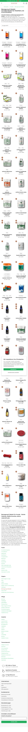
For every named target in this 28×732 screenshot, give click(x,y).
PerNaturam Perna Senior (7, 108)
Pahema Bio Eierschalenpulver (7, 381)
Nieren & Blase (4, 583)
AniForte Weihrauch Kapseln (21, 108)
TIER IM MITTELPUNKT (6, 683)
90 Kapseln (21, 295)
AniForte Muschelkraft (7, 442)
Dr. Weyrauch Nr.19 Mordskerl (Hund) (7, 65)
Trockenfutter (4, 556)
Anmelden (14, 721)
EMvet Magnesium (7, 485)
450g (23, 147)
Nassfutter (3, 553)
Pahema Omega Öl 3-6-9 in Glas (21, 401)
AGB (2, 685)
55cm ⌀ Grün (21, 442)
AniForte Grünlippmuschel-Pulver (7, 151)
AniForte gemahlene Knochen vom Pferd (21, 235)
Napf (2, 633)
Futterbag (3, 634)
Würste (3, 563)
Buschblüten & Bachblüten (7, 658)
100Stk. (19, 126)
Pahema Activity (7, 400)
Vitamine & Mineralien (6, 566)
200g (7, 378)
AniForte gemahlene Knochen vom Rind (21, 339)
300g (7, 169)
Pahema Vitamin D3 (7, 421)
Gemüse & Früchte (5, 572)
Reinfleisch (3, 555)
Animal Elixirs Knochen (7, 319)
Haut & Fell (3, 590)
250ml (7, 253)
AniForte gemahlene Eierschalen (7, 235)
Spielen (3, 619)
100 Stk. (21, 105)
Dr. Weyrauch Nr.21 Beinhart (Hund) (20, 65)
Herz (2, 580)
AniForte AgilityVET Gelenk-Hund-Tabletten (7, 214)
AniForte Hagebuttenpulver (7, 193)
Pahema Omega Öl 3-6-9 (21, 381)
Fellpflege (3, 600)
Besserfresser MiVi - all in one (21, 486)
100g (19, 83)
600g (4, 295)
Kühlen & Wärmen (5, 607)
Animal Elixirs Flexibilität (7, 339)
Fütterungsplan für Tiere (6, 709)
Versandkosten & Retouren (7, 700)
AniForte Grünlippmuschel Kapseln (21, 129)
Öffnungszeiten (4, 689)
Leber (2, 582)
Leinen (2, 627)
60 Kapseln (4, 42)
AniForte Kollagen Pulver (21, 150)
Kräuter (3, 568)
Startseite (6, 6)
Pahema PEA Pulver (7, 506)
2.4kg (10, 295)
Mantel (2, 629)
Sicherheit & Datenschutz (7, 698)
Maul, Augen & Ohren (6, 605)
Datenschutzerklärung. (9, 366)
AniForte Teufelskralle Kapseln (21, 172)
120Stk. (5, 210)
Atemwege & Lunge (5, 578)
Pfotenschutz (4, 604)
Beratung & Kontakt (5, 694)
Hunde (11, 6)
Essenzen (3, 656)
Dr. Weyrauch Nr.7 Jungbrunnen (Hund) (21, 45)
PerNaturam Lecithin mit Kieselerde (7, 86)
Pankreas (3, 587)
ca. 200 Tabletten (7, 276)
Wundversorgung (5, 609)
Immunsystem (4, 648)
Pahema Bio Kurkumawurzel (21, 422)
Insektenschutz (4, 612)
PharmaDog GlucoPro (21, 297)
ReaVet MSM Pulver (21, 255)
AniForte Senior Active (21, 192)
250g (4, 105)
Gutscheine (3, 696)
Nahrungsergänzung (6, 565)
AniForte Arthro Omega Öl (7, 256)
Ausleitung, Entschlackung (7, 592)
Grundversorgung (5, 550)
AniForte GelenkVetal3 (21, 212)
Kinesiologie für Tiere (6, 707)
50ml (7, 419)
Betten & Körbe (4, 631)
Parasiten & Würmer (6, 655)
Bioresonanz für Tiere (6, 705)
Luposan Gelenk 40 (7, 278)
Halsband (3, 626)
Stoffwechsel (4, 649)
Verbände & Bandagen (6, 611)
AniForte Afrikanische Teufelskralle (7, 128)
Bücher (3, 636)
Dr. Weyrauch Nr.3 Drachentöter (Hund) (7, 45)
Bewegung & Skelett (19, 6)
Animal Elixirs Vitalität (21, 318)
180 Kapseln (10, 42)
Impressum (4, 687)
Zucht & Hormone (5, 651)
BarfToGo (3, 558)
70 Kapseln (21, 504)
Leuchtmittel (4, 621)
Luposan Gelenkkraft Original (7, 298)
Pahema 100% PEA (21, 465)
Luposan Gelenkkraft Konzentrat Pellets (21, 276)
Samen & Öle (4, 570)
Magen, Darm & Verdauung (7, 585)
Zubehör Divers (4, 638)
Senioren (3, 646)
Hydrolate (3, 660)
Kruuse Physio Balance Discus (20, 445)
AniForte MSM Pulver (7, 171)
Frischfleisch (4, 551)
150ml (7, 483)
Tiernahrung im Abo (5, 710)
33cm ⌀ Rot (21, 440)
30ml (7, 316)
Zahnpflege (4, 602)
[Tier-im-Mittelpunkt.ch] (14, 3)
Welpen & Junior (5, 644)
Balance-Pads (4, 622)
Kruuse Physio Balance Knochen (7, 465)
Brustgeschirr (4, 624)
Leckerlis (3, 560)
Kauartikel (3, 561)
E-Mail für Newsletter (6, 716)
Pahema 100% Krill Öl (21, 506)
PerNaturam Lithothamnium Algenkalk (21, 86)
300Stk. (23, 126)
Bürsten (3, 599)
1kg (8, 83)
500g (6, 83)
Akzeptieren (13, 369)
